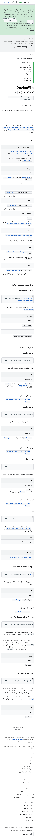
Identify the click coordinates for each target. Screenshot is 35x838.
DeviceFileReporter (15, 151)
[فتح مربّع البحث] (16, 2)
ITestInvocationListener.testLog (19, 224)
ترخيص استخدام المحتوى (17, 739)
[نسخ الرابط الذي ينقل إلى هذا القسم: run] (29, 511)
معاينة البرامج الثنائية (29, 766)
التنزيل (32, 763)
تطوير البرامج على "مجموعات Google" (24, 794)
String (8, 384)
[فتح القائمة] (31, 2)
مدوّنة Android (29, 786)
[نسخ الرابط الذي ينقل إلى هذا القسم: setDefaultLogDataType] (11, 567)
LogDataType (26, 178)
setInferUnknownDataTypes (16, 252)
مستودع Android (29, 757)
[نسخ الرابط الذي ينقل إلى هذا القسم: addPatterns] (21, 353)
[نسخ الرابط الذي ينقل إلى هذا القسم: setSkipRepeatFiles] (15, 673)
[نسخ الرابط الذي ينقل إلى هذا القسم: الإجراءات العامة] (18, 347)
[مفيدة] (21, 58)
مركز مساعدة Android (28, 805)
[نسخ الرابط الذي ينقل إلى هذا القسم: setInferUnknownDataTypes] (8, 617)
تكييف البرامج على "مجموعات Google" (24, 797)
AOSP (32, 54)
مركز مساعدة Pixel (29, 808)
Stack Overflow (29, 817)
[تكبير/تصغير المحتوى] (23, 63)
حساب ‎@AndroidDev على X (26, 783)
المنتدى (20, 827)
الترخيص (6, 827)
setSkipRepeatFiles (14, 270)
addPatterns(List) (22, 612)
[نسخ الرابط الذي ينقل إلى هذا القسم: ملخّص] (26, 140)
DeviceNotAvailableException (21, 557)
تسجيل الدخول (6, 2)
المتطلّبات (31, 760)
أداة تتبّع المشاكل (30, 820)
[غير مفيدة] (18, 58)
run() (31, 699)
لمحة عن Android (29, 827)
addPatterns (8, 178)
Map (26, 384)
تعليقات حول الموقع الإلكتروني (17, 830)
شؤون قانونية (13, 827)
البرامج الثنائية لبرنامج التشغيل (26, 772)
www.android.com (28, 811)
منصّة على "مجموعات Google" (26, 791)
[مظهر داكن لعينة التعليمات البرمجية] (32, 296)
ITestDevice (27, 151)
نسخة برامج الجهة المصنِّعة (27, 769)
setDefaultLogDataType (14, 235)
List (25, 438)
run (29, 218)
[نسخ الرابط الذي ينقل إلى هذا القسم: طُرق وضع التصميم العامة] (10, 285)
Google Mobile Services (27, 814)
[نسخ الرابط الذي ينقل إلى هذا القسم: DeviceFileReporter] (15, 291)
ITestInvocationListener (23, 153)
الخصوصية (29, 830)
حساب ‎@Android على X (27, 780)
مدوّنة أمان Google (29, 789)
